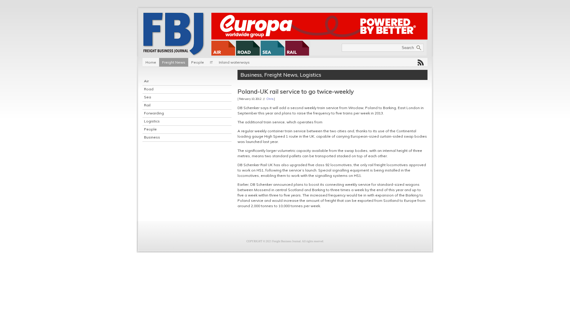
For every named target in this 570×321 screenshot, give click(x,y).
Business (152, 137)
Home (150, 62)
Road (148, 89)
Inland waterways (234, 62)
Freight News (173, 62)
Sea (147, 97)
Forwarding (154, 113)
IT (211, 62)
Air (146, 81)
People (197, 62)
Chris (270, 98)
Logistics (152, 121)
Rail (147, 105)
